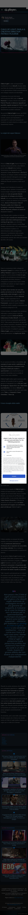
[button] (14, 455)
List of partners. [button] (21, 463)
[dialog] (14, 457)
